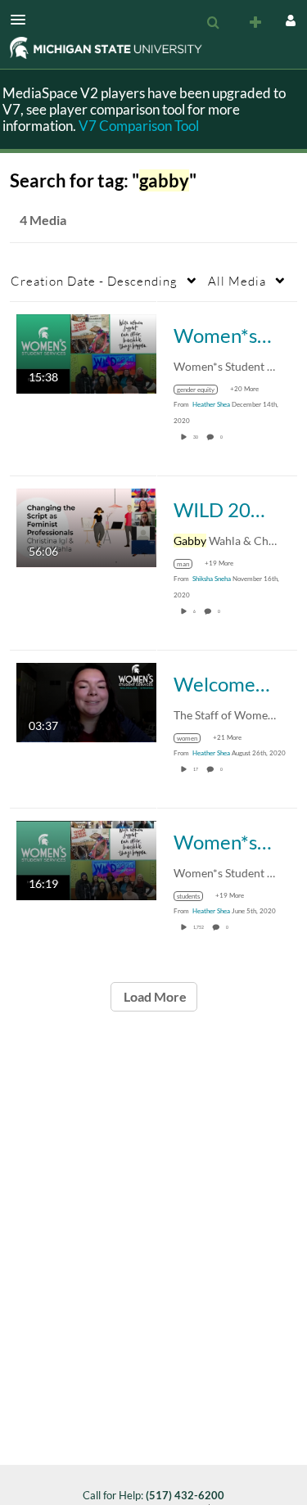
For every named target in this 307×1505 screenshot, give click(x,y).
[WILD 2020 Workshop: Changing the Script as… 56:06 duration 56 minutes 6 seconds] (86, 527)
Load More (154, 996)
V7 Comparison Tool (139, 125)
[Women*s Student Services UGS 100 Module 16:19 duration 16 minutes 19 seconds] (86, 859)
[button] (23, 19)
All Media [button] (237, 280)
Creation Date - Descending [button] (94, 280)
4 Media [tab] (43, 220)
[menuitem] (213, 23)
